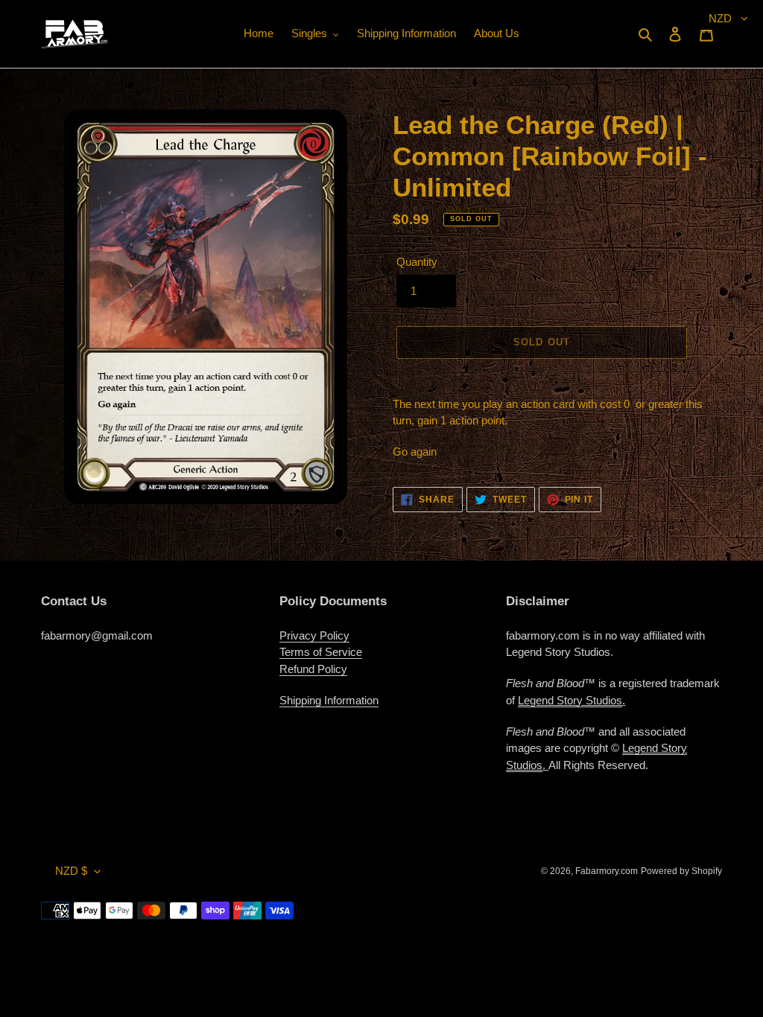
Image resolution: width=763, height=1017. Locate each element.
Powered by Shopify (681, 871)
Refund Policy (313, 669)
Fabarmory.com (606, 871)
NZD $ (71, 870)
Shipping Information (329, 700)
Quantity (416, 261)
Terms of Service (320, 651)
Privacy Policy (314, 635)
